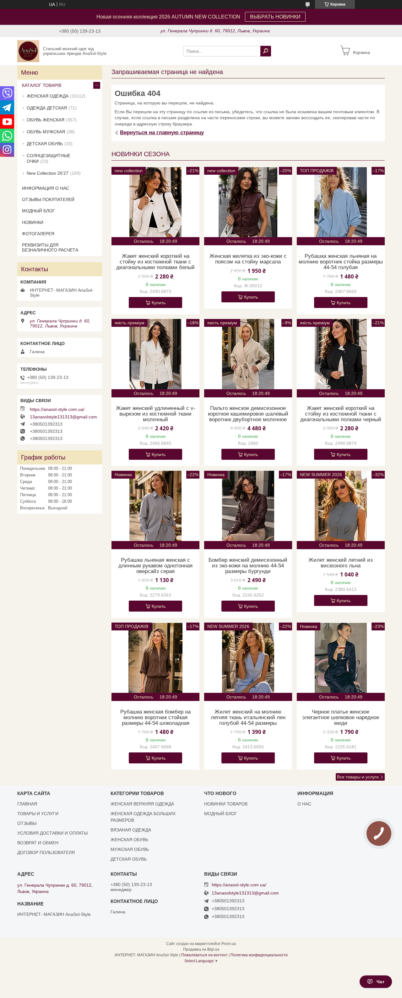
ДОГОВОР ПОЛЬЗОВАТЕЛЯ (46, 852)
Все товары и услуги (358, 776)
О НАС (304, 803)
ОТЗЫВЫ (26, 823)
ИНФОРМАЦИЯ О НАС (45, 188)
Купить (159, 302)
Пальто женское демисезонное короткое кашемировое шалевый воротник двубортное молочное (248, 414)
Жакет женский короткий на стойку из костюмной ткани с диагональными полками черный (340, 414)
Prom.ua (228, 944)
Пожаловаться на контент (204, 955)
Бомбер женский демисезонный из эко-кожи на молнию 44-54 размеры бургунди (248, 565)
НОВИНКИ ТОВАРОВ (225, 803)
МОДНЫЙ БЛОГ (38, 210)
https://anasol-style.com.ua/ (57, 409)
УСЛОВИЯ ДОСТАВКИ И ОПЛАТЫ (52, 833)
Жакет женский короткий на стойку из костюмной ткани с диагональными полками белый (155, 261)
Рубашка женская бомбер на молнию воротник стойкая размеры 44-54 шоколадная (155, 717)
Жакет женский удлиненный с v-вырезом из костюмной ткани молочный (155, 414)
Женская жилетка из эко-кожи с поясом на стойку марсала (248, 259)
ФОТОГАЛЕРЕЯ (38, 233)
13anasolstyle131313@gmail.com (63, 416)
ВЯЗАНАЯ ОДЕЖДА (131, 829)
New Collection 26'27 (47, 173)
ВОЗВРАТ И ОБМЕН (37, 842)
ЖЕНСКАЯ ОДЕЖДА (47, 95)
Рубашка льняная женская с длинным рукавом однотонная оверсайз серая (155, 565)
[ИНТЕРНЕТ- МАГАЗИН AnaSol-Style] (28, 50)
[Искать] (265, 51)
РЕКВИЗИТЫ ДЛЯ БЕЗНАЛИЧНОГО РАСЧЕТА (50, 247)
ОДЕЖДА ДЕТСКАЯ (47, 107)
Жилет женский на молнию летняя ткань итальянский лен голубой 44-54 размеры (248, 717)
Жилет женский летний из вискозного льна (340, 563)
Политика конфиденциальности (259, 955)
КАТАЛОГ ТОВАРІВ (41, 85)
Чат (380, 981)
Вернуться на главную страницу (162, 132)
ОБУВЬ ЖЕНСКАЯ (45, 119)
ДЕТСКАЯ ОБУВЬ (45, 143)
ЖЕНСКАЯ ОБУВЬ (129, 839)
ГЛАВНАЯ (27, 803)
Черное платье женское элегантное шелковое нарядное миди (340, 717)
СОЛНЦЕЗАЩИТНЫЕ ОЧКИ (48, 158)
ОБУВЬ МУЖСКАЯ (46, 131)
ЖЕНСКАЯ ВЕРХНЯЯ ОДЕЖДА (142, 803)
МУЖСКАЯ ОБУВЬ (130, 849)
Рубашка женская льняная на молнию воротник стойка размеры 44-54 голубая (341, 261)
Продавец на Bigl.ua (201, 949)
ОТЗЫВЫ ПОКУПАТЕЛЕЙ (48, 199)
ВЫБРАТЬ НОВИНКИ (275, 16)
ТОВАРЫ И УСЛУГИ (37, 813)
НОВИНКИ (32, 222)
